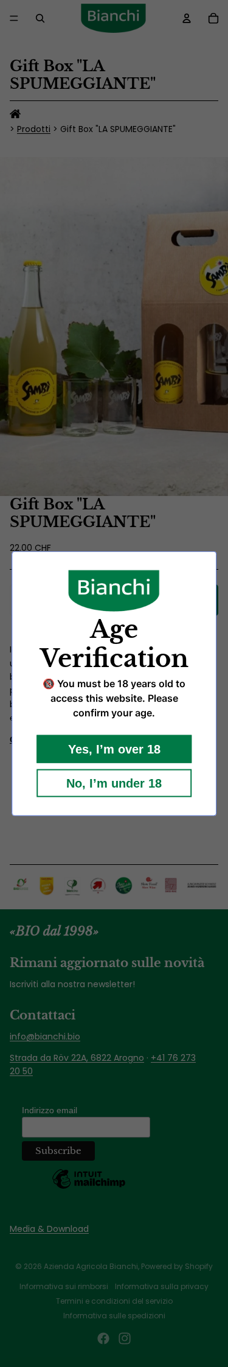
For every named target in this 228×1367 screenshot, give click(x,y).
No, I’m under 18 (114, 782)
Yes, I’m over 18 (114, 748)
